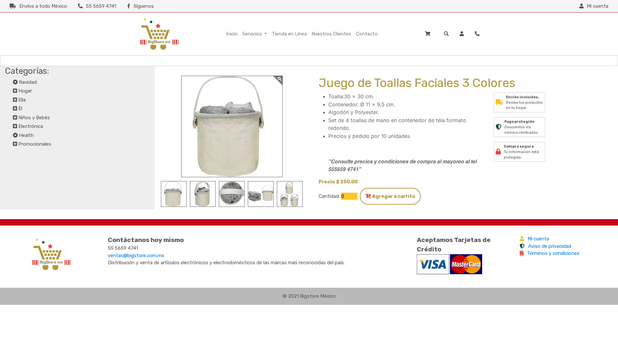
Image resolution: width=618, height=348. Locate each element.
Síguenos (144, 6)
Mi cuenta (538, 239)
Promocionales (34, 144)
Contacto (367, 34)
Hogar (25, 91)
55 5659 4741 (101, 6)
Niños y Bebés (34, 118)
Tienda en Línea (289, 34)
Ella (22, 100)
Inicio (232, 34)
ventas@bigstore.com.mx (136, 255)
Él (20, 108)
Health (26, 135)
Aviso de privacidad (549, 246)
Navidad (28, 82)
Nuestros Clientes (331, 34)
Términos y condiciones (553, 253)
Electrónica (30, 126)
